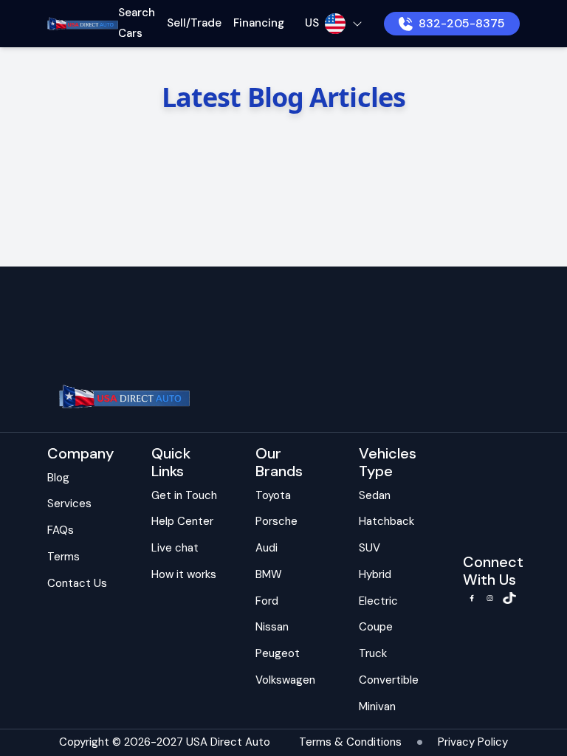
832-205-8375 (462, 23)
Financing (258, 23)
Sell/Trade (194, 23)
